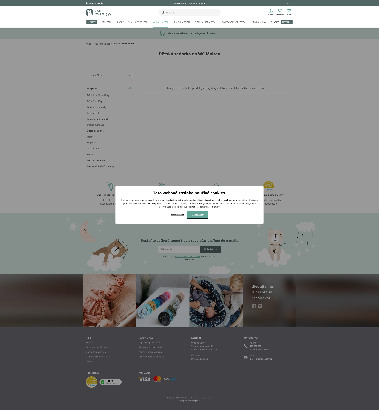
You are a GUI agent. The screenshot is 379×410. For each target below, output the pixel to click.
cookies (227, 200)
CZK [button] (289, 3)
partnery (151, 203)
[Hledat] (162, 12)
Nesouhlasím (177, 214)
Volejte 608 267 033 (182, 3)
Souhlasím (197, 214)
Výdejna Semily (95, 3)
